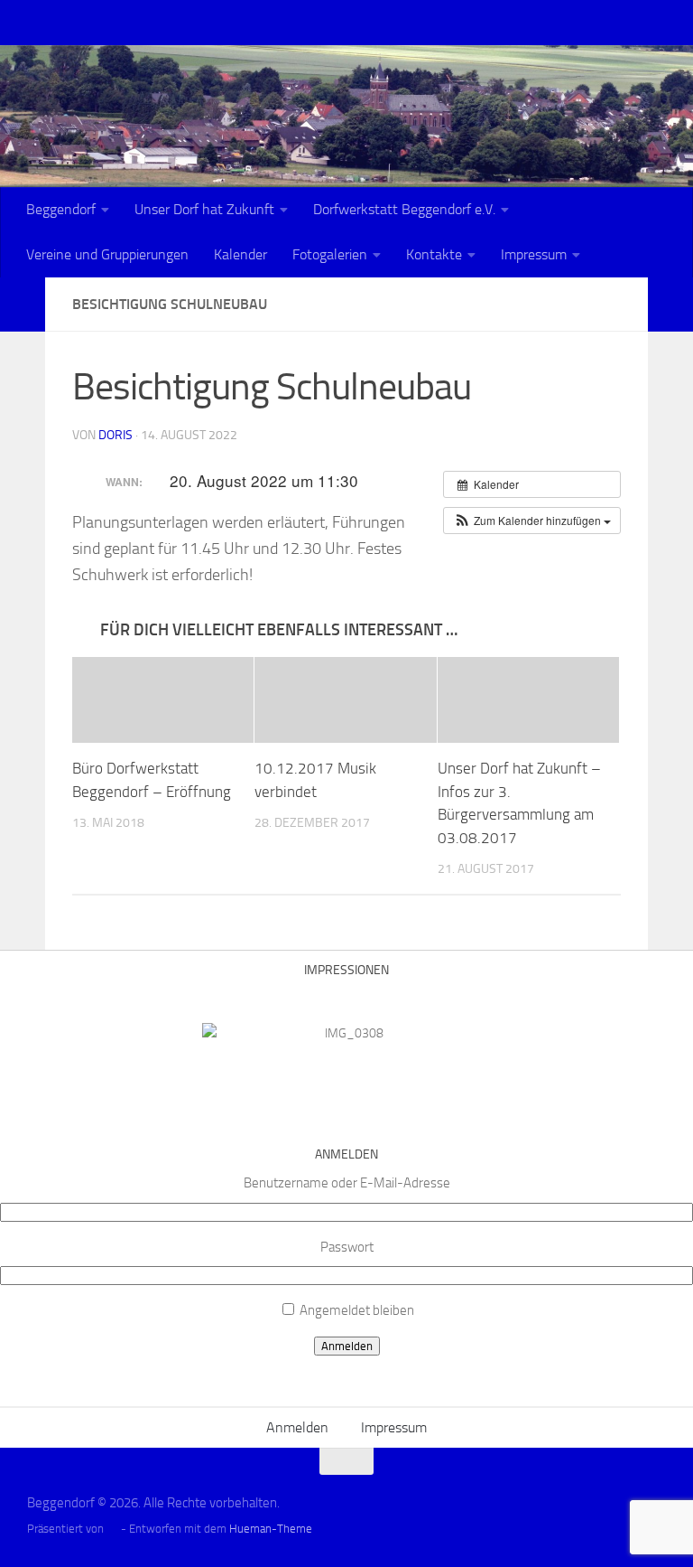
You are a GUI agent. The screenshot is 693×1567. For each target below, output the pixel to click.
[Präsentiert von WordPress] (112, 1528)
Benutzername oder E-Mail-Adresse (347, 1183)
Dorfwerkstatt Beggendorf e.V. (404, 209)
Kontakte (434, 254)
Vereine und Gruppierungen (107, 254)
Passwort (347, 1247)
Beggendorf (61, 209)
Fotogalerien (329, 254)
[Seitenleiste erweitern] (22, 304)
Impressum (534, 254)
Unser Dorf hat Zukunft (204, 209)
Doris (115, 435)
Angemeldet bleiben (357, 1310)
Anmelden (347, 1346)
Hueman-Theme (270, 1528)
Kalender (240, 254)
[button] (532, 520)
